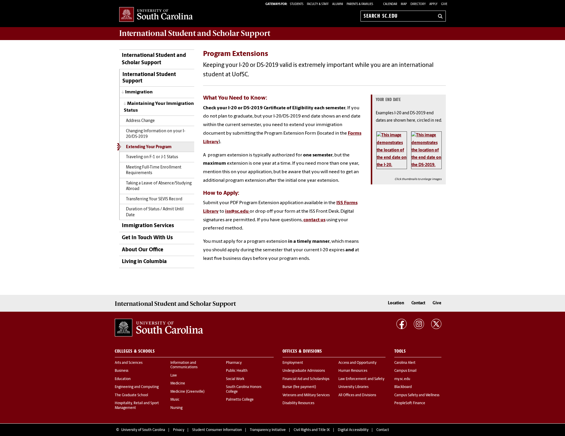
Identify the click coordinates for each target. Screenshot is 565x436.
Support (194, 33)
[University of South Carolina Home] (156, 15)
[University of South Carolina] (159, 327)
